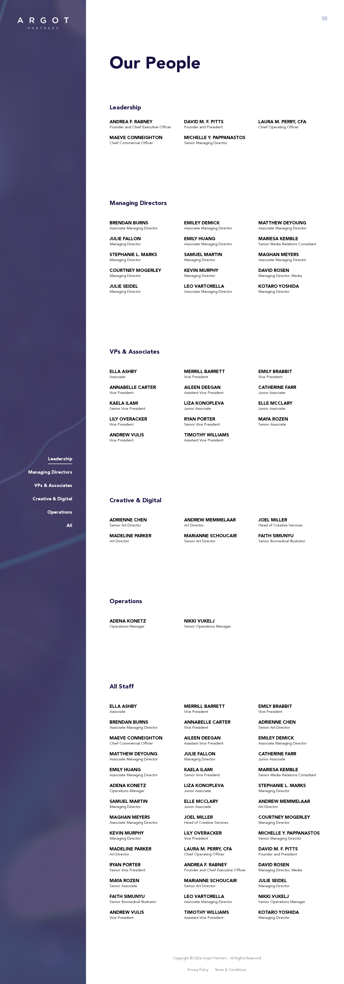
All (69, 525)
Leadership (60, 459)
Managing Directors (50, 472)
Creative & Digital (52, 499)
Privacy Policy (198, 970)
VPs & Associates (53, 485)
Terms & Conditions (230, 970)
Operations (59, 512)
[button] (325, 18)
